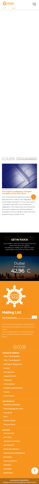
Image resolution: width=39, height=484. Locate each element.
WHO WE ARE (9, 433)
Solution (7, 368)
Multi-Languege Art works (13, 409)
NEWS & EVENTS (10, 461)
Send (34, 317)
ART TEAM (8, 437)
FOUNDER (8, 469)
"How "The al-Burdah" (12, 356)
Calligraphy (8, 380)
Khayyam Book (9, 424)
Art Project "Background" (13, 364)
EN (5, 8)
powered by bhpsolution (19, 480)
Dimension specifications (13, 388)
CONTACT (7, 465)
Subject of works (10, 376)
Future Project (9, 396)
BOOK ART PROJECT (12, 449)
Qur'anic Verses (9, 420)
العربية (14, 8)
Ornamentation (9, 384)
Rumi (5, 416)
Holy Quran (8, 413)
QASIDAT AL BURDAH (12, 405)
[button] (33, 196)
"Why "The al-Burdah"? (12, 360)
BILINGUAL (8, 457)
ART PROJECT (9, 445)
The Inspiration (9, 372)
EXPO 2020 (8, 473)
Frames (6, 392)
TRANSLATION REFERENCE (14, 453)
